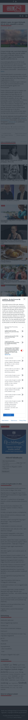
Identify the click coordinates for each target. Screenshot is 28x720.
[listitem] (14, 327)
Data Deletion (5, 420)
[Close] (24, 299)
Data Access (14, 420)
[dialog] (14, 360)
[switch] (22, 331)
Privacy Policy (22, 420)
